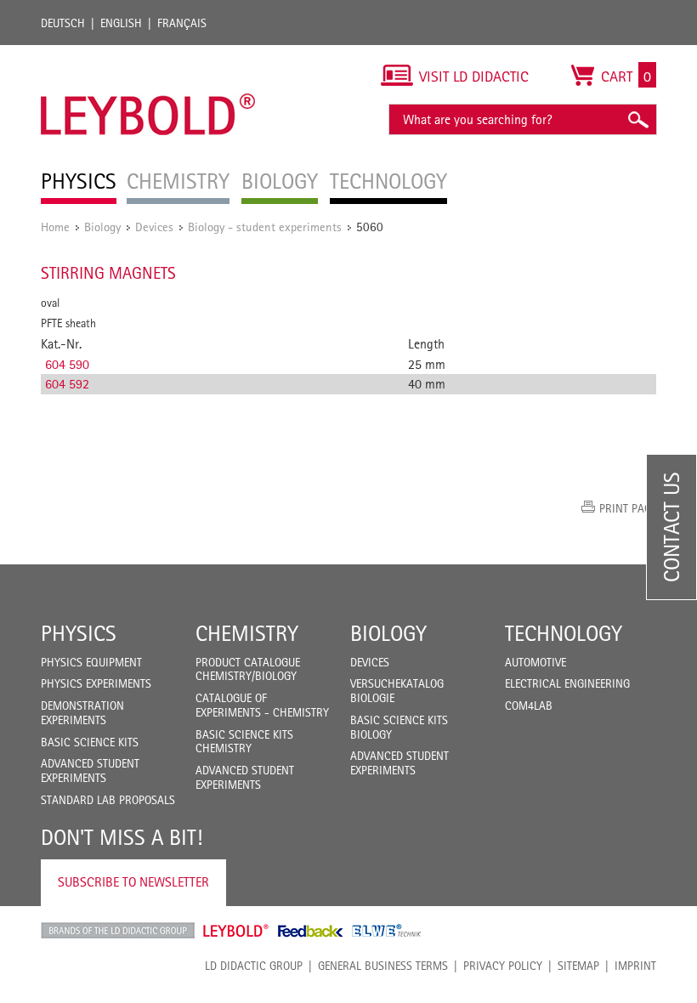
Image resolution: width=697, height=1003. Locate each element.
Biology (102, 226)
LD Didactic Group (254, 965)
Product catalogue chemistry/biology (248, 669)
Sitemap (578, 965)
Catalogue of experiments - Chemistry (262, 705)
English (121, 23)
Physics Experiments (96, 683)
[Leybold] (148, 53)
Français (182, 23)
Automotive (535, 662)
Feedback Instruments (310, 930)
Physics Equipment (91, 662)
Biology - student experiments (265, 226)
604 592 (67, 384)
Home (55, 226)
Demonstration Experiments (82, 713)
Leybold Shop (236, 930)
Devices (154, 226)
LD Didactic (118, 930)
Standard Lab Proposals (108, 800)
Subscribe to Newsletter (133, 882)
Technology (563, 633)
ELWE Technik (387, 930)
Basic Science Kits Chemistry (244, 742)
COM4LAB (528, 705)
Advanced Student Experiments (90, 770)
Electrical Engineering (567, 683)
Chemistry (247, 633)
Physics (78, 633)
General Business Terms (383, 965)
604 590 (67, 364)
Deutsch (63, 23)
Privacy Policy (502, 965)
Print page (627, 508)
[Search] (637, 119)
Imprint (635, 965)
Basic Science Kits (90, 742)
